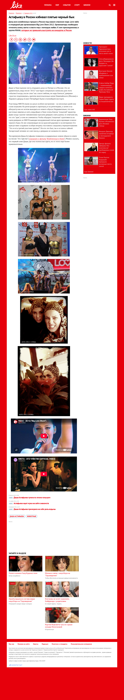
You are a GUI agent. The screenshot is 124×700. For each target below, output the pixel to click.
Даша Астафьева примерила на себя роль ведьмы (32, 509)
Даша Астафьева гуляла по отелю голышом (29, 497)
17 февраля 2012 (28, 13)
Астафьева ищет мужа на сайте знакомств (29, 503)
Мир (57, 5)
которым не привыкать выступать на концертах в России (46, 30)
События (66, 5)
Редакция (45, 644)
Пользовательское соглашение (81, 644)
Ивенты (35, 644)
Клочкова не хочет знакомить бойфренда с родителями (57, 600)
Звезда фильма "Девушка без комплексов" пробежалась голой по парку (106, 147)
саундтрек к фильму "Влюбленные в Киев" (47, 138)
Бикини (87, 5)
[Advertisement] (44, 536)
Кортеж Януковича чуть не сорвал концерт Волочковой (58, 625)
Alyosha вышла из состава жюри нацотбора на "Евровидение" (22, 600)
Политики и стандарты (59, 644)
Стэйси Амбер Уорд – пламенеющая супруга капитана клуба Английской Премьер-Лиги (106, 87)
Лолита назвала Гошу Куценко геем (23, 573)
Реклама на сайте (24, 644)
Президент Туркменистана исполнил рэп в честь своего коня (106, 50)
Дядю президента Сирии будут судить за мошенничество (106, 99)
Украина (48, 5)
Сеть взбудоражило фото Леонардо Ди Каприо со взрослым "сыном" (106, 62)
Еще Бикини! (88, 172)
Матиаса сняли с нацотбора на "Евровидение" (57, 574)
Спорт (77, 5)
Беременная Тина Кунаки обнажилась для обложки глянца (106, 122)
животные (31, 516)
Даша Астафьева (17, 516)
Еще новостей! (89, 109)
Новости (87, 43)
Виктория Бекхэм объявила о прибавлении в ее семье (106, 74)
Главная (11, 13)
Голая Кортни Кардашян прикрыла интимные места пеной (105, 161)
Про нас (11, 644)
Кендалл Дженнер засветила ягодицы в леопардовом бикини (106, 134)
